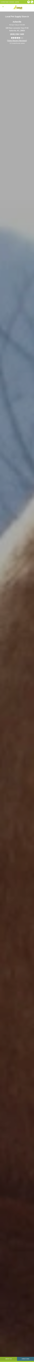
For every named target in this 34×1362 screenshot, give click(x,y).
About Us (8, 1358)
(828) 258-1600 (17, 34)
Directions (25, 1358)
